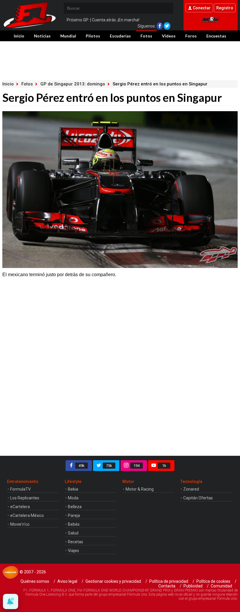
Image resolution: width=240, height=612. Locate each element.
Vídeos (169, 35)
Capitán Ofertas (198, 498)
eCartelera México (27, 515)
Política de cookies (213, 581)
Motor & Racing (140, 489)
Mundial (68, 35)
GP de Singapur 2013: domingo (72, 84)
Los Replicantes (24, 498)
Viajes (73, 550)
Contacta (166, 586)
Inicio (19, 35)
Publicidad (193, 586)
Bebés (74, 524)
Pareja (74, 515)
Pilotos (93, 35)
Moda (73, 498)
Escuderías (120, 35)
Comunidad (221, 586)
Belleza (75, 506)
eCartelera (20, 506)
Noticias (42, 35)
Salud (73, 533)
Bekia (73, 489)
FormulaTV (20, 489)
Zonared (191, 489)
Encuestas (216, 35)
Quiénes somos (34, 581)
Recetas (75, 541)
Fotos (146, 35)
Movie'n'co (20, 524)
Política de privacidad (168, 581)
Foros (191, 35)
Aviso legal (67, 581)
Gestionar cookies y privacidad (113, 581)
